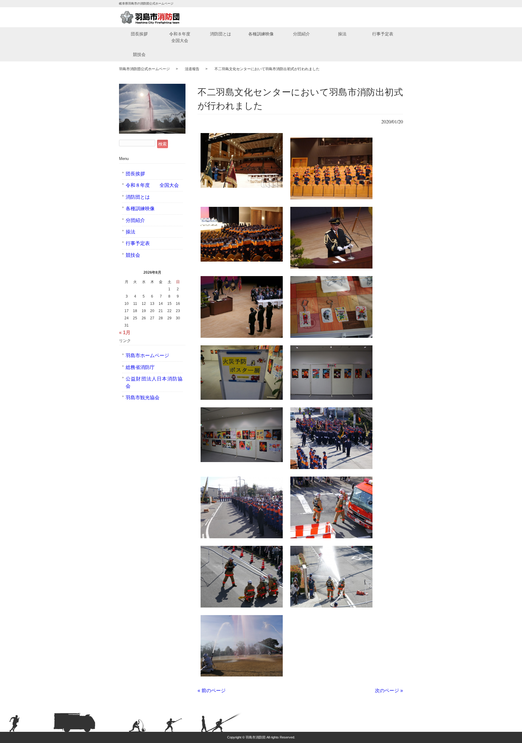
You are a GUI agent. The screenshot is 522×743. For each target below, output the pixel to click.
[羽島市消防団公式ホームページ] (150, 17)
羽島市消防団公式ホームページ (144, 69)
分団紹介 (301, 33)
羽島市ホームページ (147, 355)
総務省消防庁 (140, 367)
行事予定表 (382, 33)
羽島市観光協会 (143, 397)
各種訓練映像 (261, 33)
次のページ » (389, 690)
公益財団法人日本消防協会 (154, 382)
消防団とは (220, 33)
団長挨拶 (139, 33)
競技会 (139, 54)
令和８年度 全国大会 (184, 37)
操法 (342, 33)
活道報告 (192, 69)
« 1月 (124, 332)
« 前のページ (212, 690)
